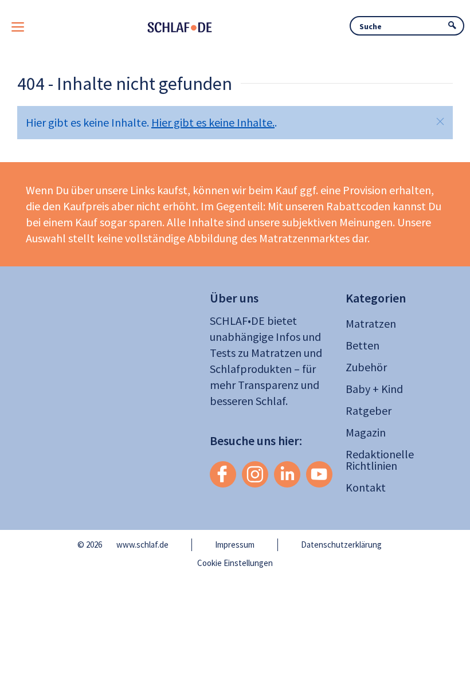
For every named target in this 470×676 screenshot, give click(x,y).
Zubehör (366, 367)
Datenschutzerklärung (341, 544)
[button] (440, 121)
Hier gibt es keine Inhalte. (213, 122)
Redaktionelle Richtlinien (380, 460)
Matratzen (371, 323)
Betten (362, 345)
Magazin (366, 432)
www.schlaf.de (142, 544)
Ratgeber (368, 410)
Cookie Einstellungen (235, 562)
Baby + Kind (374, 389)
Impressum (234, 544)
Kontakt (366, 487)
